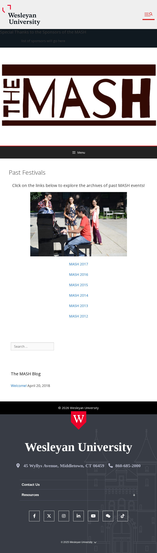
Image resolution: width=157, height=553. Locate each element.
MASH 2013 (78, 305)
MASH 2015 (78, 285)
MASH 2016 (78, 274)
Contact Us (31, 485)
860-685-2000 (128, 465)
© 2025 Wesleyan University (76, 542)
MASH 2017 (78, 264)
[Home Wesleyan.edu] (78, 420)
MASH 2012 (78, 316)
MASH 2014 (78, 295)
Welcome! (19, 385)
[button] (148, 14)
